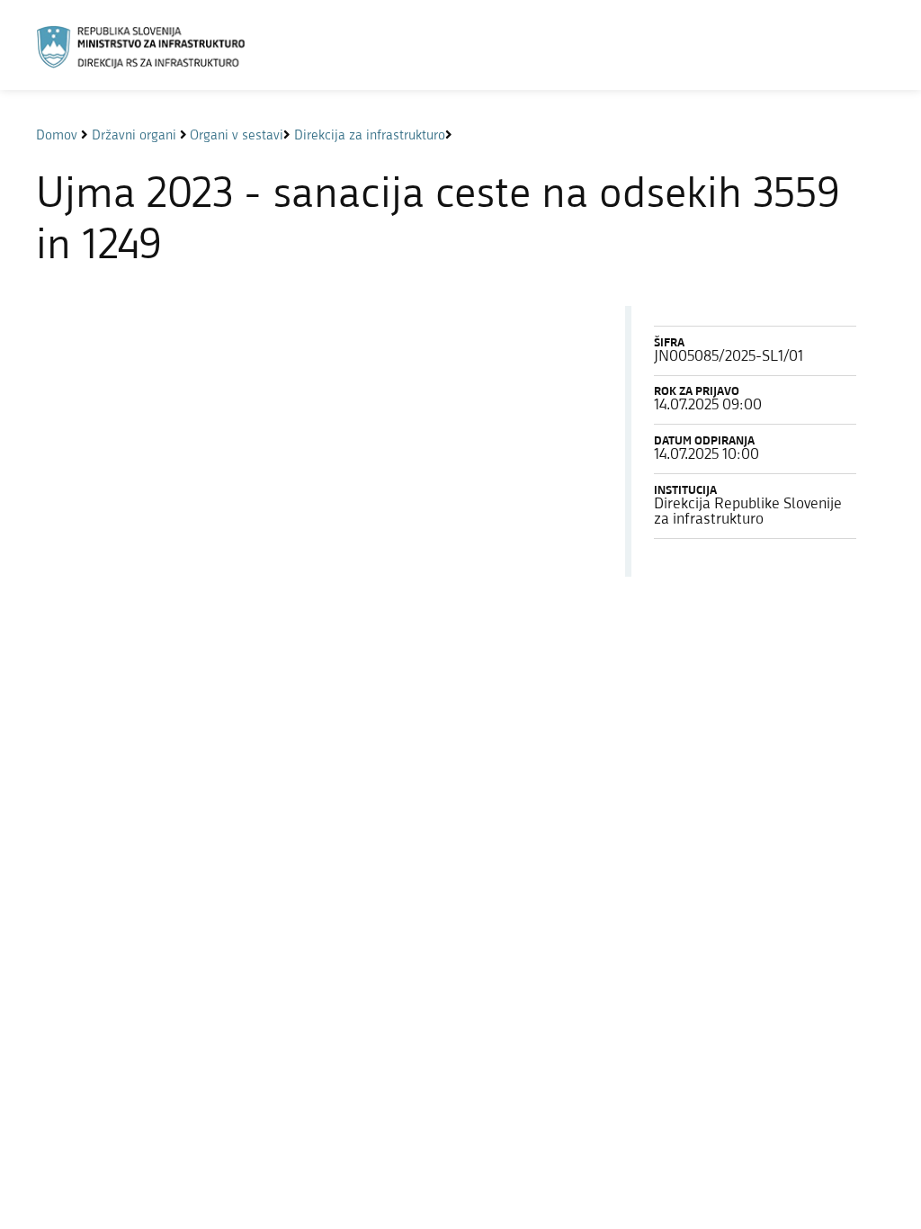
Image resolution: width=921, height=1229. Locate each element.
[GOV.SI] (149, 47)
